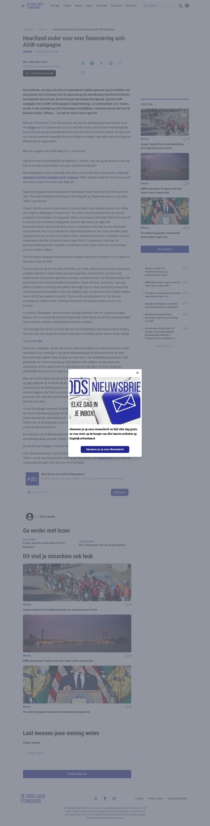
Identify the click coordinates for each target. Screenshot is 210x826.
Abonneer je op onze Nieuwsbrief (105, 449)
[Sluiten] (137, 372)
